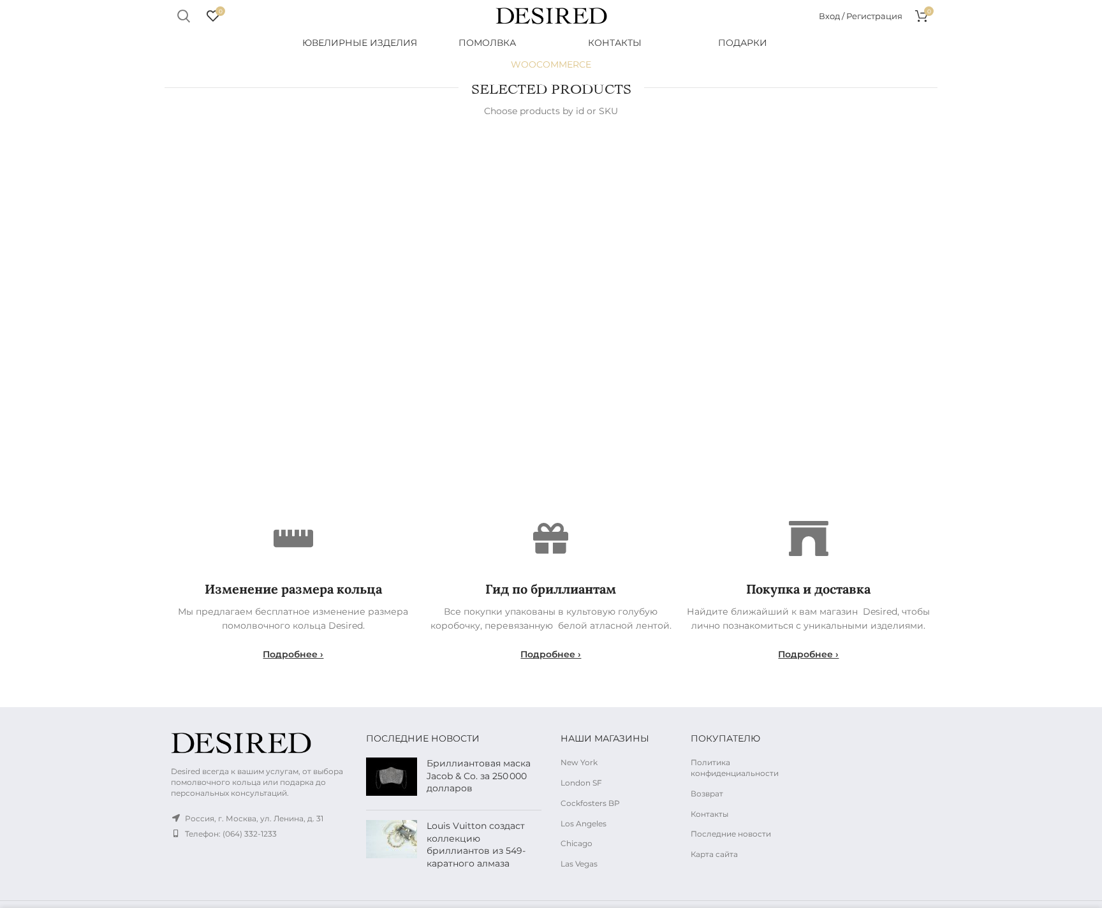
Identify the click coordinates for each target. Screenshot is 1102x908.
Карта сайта (714, 854)
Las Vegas (579, 863)
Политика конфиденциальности (735, 768)
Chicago (576, 843)
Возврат (707, 793)
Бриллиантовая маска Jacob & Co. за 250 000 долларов (479, 776)
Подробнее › (293, 654)
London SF (581, 782)
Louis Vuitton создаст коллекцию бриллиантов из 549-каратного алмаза (476, 844)
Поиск (183, 16)
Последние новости (731, 833)
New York (579, 762)
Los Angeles (583, 823)
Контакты (709, 814)
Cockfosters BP (590, 803)
